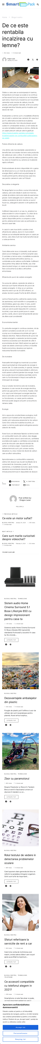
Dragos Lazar (11, 58)
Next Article (7, 531)
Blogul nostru (17, 17)
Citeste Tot (11, 640)
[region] (20, 1022)
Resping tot (20, 1039)
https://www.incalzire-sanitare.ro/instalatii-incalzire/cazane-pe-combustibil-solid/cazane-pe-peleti (20, 135)
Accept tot (20, 1027)
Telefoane (8, 977)
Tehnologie (22, 598)
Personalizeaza (20, 1033)
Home (4, 17)
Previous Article (10, 514)
